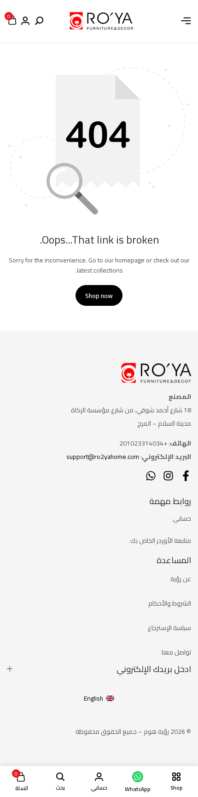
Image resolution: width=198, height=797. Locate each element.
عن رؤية (180, 579)
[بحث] (39, 21)
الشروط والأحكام (169, 603)
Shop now (99, 296)
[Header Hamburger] (186, 21)
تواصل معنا (176, 652)
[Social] (186, 475)
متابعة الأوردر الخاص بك (160, 541)
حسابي (182, 518)
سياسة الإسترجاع (169, 628)
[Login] (25, 21)
